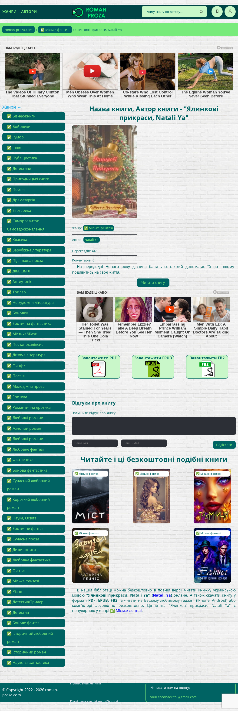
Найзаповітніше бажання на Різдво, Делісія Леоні (150, 477)
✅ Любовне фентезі (25, 449)
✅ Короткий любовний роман (28, 503)
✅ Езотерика (19, 210)
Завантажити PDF (99, 358)
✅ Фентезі (16, 570)
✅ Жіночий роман (24, 428)
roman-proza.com (18, 29)
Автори (29, 11)
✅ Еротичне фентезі (25, 528)
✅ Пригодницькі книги (28, 179)
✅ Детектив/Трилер (25, 602)
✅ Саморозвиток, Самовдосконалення (25, 225)
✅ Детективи (19, 168)
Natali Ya (92, 239)
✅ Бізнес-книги (21, 116)
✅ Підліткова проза (25, 260)
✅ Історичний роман (26, 652)
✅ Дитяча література (26, 354)
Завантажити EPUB (153, 358)
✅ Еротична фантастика (29, 323)
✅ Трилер (16, 292)
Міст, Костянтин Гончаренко (87, 475)
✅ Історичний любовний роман (30, 637)
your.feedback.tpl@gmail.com (173, 697)
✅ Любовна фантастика (29, 560)
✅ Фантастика (20, 459)
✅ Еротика (17, 396)
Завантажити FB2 (207, 358)
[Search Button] (201, 12)
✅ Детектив (18, 612)
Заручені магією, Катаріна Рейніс (87, 534)
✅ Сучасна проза (23, 539)
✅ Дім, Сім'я (18, 271)
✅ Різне (14, 591)
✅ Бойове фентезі (23, 622)
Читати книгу (153, 282)
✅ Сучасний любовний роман (28, 484)
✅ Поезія (16, 189)
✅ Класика (17, 239)
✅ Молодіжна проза (26, 386)
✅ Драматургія (21, 200)
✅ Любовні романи (25, 417)
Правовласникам (85, 683)
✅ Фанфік (16, 365)
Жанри (9, 11)
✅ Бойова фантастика (27, 470)
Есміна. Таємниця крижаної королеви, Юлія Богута (212, 537)
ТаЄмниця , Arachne (212, 473)
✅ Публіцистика (22, 158)
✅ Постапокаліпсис (25, 344)
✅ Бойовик (17, 313)
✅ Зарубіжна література (29, 250)
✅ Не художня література (30, 302)
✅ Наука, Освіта (21, 518)
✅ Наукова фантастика (28, 662)
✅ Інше (14, 147)
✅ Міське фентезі (54, 29)
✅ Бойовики (18, 126)
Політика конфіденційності (94, 701)
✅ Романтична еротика (29, 407)
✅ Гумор (15, 137)
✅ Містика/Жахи (22, 334)
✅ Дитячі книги (21, 549)
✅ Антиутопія (19, 281)
